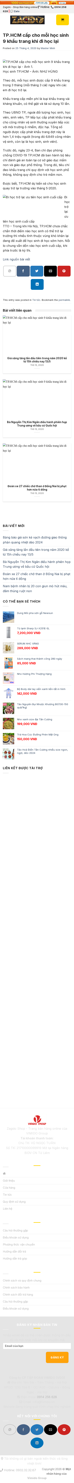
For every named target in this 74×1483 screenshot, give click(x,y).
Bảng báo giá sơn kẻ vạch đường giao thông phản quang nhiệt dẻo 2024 (35, 539)
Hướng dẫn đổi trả (14, 1251)
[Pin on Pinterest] (63, 271)
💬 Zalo (14, 11)
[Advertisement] (37, 934)
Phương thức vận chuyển (19, 1244)
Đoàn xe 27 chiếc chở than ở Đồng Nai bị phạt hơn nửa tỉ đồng (36, 576)
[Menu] (5, 20)
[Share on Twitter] (36, 271)
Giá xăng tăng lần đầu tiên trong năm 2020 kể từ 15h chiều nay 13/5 (36, 552)
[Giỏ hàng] (62, 20)
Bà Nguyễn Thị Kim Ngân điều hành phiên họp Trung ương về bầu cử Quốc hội (37, 564)
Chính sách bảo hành (16, 1287)
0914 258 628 (47, 1397)
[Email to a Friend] (50, 271)
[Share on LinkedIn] (37, 284)
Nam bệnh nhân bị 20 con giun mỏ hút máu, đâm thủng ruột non (35, 588)
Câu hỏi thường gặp (15, 1230)
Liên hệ (7, 1208)
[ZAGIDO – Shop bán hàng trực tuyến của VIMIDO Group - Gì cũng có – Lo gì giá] (27, 20)
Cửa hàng (9, 1187)
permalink (64, 300)
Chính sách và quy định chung (22, 1280)
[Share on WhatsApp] (9, 271)
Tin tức (36, 300)
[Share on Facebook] (23, 271)
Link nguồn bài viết (16, 259)
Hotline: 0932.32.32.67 (19, 1470)
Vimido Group (37, 1478)
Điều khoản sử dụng (16, 1237)
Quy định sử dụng (14, 1201)
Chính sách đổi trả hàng (18, 1294)
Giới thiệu (9, 1180)
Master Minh (48, 48)
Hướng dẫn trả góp (15, 1258)
